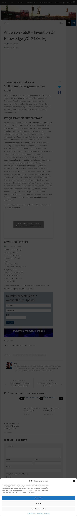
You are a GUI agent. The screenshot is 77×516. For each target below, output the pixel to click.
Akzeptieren (38, 498)
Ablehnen (39, 503)
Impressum (47, 513)
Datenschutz (40, 513)
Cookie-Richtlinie (32, 513)
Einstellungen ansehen (38, 509)
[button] (74, 481)
